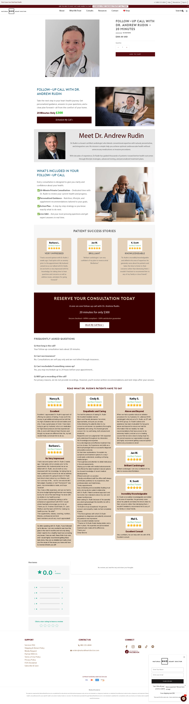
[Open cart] (187, 11)
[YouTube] (140, 646)
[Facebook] (126, 646)
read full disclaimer (94, 698)
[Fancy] (152, 646)
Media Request (31, 651)
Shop (128, 11)
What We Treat (75, 11)
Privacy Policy (30, 660)
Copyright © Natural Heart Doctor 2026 (94, 677)
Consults (89, 11)
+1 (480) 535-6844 (160, 2)
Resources (102, 11)
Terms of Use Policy (32, 657)
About (61, 11)
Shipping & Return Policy (34, 648)
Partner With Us (31, 654)
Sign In (184, 2)
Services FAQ (30, 645)
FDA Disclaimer (31, 663)
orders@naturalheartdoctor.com (85, 651)
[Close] (184, 657)
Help (169, 2)
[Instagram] (133, 646)
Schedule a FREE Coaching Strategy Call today (110, 6)
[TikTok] (146, 646)
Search (179, 11)
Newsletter (176, 2)
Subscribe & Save (31, 666)
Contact (115, 11)
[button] (49, 587)
